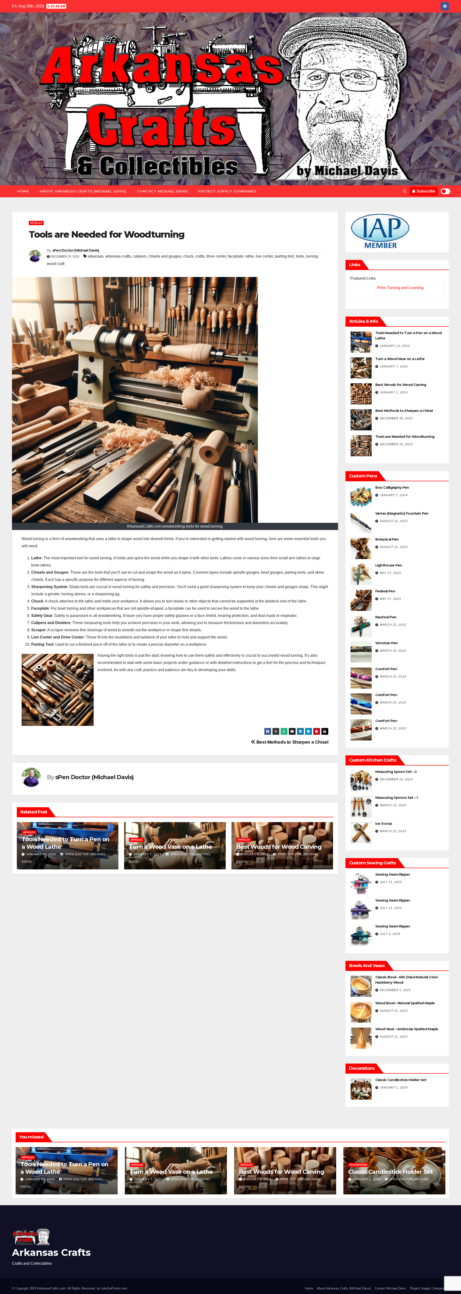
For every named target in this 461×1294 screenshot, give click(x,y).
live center (264, 256)
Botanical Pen (387, 539)
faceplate (235, 256)
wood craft (55, 264)
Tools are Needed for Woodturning (405, 436)
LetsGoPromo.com (114, 1288)
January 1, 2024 (255, 854)
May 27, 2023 (390, 573)
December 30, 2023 (396, 418)
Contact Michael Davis (162, 191)
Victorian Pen (386, 643)
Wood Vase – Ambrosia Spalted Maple (406, 1029)
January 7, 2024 (147, 854)
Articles (36, 223)
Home (23, 191)
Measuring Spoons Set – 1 (396, 797)
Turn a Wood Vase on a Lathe (170, 846)
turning (312, 256)
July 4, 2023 (390, 934)
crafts (199, 256)
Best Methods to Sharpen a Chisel (291, 742)
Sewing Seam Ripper (392, 874)
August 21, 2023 (394, 521)
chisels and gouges (164, 256)
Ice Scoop (383, 823)
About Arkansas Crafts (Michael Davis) (82, 191)
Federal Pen (385, 591)
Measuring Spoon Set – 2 (396, 772)
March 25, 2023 (393, 624)
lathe (249, 256)
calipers (139, 256)
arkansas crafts (118, 256)
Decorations (358, 1164)
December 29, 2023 (396, 444)
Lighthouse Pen (388, 565)
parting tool (284, 256)
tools (300, 256)
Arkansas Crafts (51, 1252)
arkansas (95, 256)
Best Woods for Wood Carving (278, 846)
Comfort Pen (386, 669)
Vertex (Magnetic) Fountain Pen (402, 513)
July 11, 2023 (391, 882)
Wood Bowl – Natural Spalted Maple (405, 1003)
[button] (404, 191)
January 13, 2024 (41, 854)
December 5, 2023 (395, 990)
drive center (216, 256)
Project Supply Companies (227, 191)
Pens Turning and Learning (400, 288)
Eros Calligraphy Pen (392, 487)
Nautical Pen (386, 617)
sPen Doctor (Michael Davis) (75, 250)
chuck (188, 256)
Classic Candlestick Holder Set (400, 1080)
